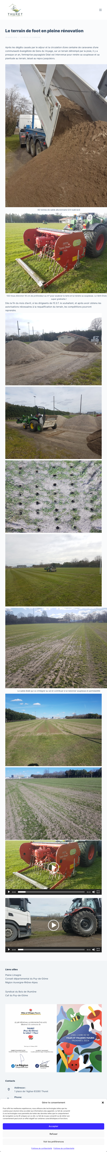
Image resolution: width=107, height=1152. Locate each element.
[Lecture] (9, 892)
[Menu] (100, 10)
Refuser (54, 1134)
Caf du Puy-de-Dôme (16, 995)
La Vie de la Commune (30, 37)
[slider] (51, 892)
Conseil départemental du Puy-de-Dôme (26, 978)
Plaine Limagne (13, 975)
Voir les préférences (53, 1141)
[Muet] (93, 892)
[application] (53, 867)
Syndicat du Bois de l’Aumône (20, 991)
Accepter (53, 1126)
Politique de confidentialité (41, 1148)
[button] (102, 1102)
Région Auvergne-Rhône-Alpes (21, 982)
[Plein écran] (98, 892)
